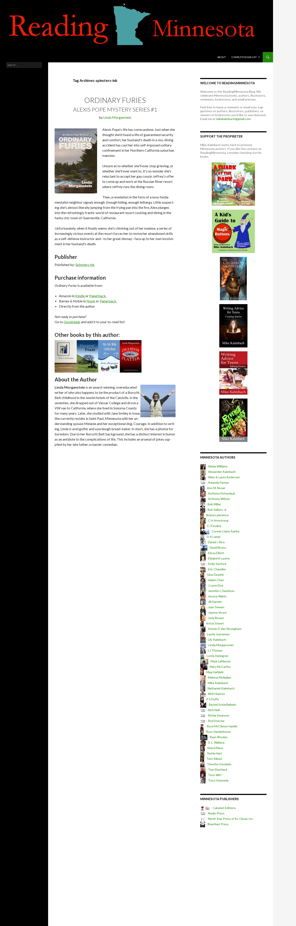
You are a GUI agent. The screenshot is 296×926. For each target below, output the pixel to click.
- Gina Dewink (214, 574)
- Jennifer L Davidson (220, 591)
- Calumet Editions (223, 808)
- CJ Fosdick (213, 526)
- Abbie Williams (217, 466)
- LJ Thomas (214, 650)
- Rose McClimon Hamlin (220, 726)
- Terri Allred (213, 759)
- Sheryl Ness (214, 748)
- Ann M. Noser (215, 488)
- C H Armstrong (217, 520)
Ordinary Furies (115, 100)
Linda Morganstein (117, 117)
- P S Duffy (211, 699)
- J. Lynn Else (214, 585)
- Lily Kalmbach (216, 639)
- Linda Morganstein (220, 645)
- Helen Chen (215, 580)
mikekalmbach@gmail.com (233, 119)
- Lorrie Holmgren (216, 656)
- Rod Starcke (215, 721)
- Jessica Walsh (215, 596)
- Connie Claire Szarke (224, 531)
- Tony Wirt (214, 775)
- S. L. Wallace (215, 742)
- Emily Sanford (216, 564)
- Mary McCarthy (219, 666)
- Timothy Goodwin (218, 764)
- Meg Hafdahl (213, 672)
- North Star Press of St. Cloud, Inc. (230, 819)
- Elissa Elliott (215, 553)
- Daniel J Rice (215, 542)
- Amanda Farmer (217, 482)
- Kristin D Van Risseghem (223, 629)
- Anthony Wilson (218, 499)
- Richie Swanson (217, 715)
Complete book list (244, 57)
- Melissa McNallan (218, 677)
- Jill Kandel (213, 601)
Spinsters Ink (84, 265)
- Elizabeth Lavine (218, 558)
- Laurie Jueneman (217, 634)
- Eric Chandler (216, 569)
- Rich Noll (213, 710)
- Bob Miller (213, 504)
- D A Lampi (212, 536)
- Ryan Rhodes (217, 737)
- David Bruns (216, 547)
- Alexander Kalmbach (221, 472)
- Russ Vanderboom (217, 731)
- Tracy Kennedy (217, 780)
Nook (90, 301)
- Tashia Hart (213, 753)
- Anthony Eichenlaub (220, 493)
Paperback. (97, 296)
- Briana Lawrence (216, 515)
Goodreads (72, 322)
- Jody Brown (215, 618)
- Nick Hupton (215, 694)
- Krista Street (214, 623)
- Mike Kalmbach (216, 683)
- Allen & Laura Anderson (223, 477)
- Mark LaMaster (219, 661)
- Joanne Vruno (216, 612)
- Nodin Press (215, 813)
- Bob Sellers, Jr (215, 509)
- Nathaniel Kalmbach (219, 688)
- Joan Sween (215, 607)
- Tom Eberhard (216, 769)
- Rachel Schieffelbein (221, 704)
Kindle (80, 296)
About (221, 57)
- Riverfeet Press (217, 824)
